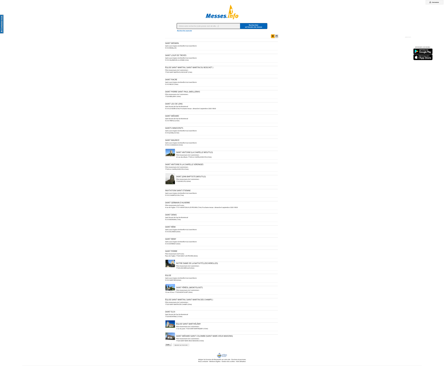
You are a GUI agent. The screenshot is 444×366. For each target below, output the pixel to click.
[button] (273, 36)
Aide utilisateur (241, 361)
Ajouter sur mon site (181, 345)
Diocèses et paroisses (238, 359)
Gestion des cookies (228, 361)
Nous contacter (203, 361)
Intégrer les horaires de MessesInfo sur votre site (214, 359)
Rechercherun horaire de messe (253, 26)
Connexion (435, 2)
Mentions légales (214, 361)
